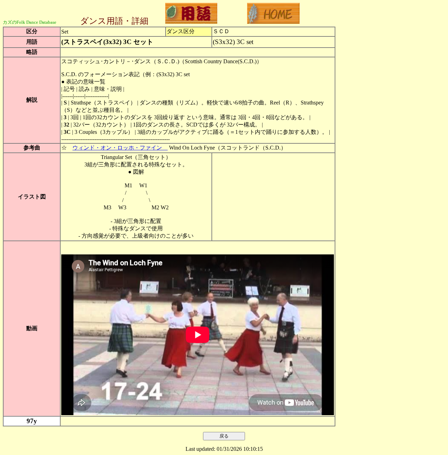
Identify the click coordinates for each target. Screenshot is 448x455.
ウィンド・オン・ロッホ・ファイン (120, 148)
